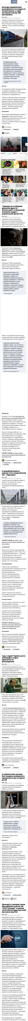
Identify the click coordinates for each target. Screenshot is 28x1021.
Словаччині (5, 116)
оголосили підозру (7, 746)
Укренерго (16, 517)
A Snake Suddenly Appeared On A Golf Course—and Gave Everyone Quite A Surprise (7, 171)
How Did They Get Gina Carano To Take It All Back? (20, 185)
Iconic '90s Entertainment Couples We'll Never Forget (6, 185)
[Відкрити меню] (26, 2)
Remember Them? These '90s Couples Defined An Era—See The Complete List (7, 200)
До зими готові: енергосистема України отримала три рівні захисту (13, 542)
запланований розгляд (14, 708)
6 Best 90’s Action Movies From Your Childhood (20, 170)
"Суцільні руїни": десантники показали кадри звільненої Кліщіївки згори (14, 455)
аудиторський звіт (7, 955)
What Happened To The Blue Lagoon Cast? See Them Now (21, 199)
